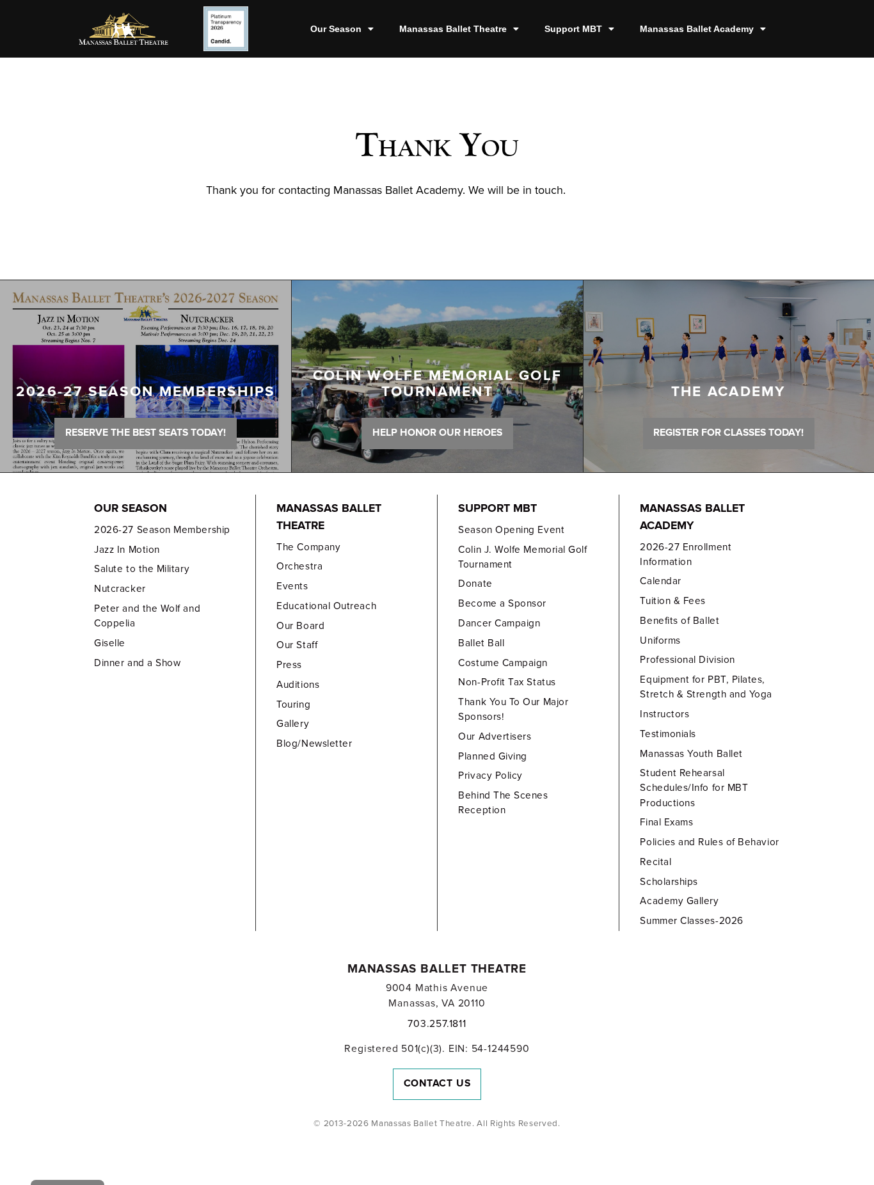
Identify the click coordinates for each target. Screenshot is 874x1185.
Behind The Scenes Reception (503, 803)
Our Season (336, 29)
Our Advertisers (494, 736)
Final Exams (666, 822)
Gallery (292, 723)
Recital (655, 862)
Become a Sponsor (502, 603)
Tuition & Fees (673, 601)
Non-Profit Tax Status (506, 682)
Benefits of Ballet (679, 620)
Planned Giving (492, 756)
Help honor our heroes (437, 432)
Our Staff (296, 645)
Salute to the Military (141, 569)
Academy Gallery (679, 901)
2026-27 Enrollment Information (685, 554)
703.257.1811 (437, 1024)
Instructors (664, 714)
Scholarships (668, 881)
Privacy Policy (490, 775)
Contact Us (437, 1083)
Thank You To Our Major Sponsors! (513, 709)
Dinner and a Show (137, 663)
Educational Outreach (326, 606)
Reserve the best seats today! (145, 432)
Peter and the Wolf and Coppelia (147, 616)
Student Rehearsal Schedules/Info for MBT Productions (694, 787)
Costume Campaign (503, 663)
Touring (293, 704)
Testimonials (667, 734)
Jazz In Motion (127, 549)
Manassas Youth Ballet (691, 754)
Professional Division (687, 659)
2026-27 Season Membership (162, 530)
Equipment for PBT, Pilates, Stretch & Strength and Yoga (706, 687)
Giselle (109, 643)
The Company (308, 547)
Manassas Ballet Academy (697, 29)
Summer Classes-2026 (691, 921)
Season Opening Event (511, 530)
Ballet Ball (481, 643)
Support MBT (573, 29)
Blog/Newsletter (314, 743)
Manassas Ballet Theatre (453, 29)
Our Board (300, 626)
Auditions (297, 684)
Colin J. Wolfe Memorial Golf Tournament (522, 557)
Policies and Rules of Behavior (709, 842)
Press (289, 665)
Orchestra (299, 566)
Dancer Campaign (499, 623)
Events (292, 586)
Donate (475, 583)
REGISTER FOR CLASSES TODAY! (728, 432)
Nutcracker (119, 588)
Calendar (660, 581)
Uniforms (660, 640)
